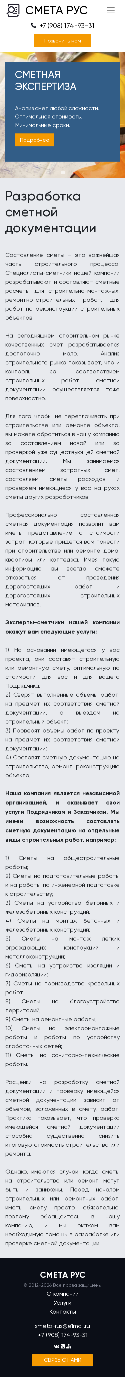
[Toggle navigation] (111, 10)
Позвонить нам (62, 41)
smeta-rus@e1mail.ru (62, 1325)
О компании (63, 1293)
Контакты (62, 1311)
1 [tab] (63, 172)
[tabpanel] (62, 115)
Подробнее (34, 140)
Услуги (62, 1302)
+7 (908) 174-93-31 (66, 26)
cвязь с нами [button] (62, 1360)
